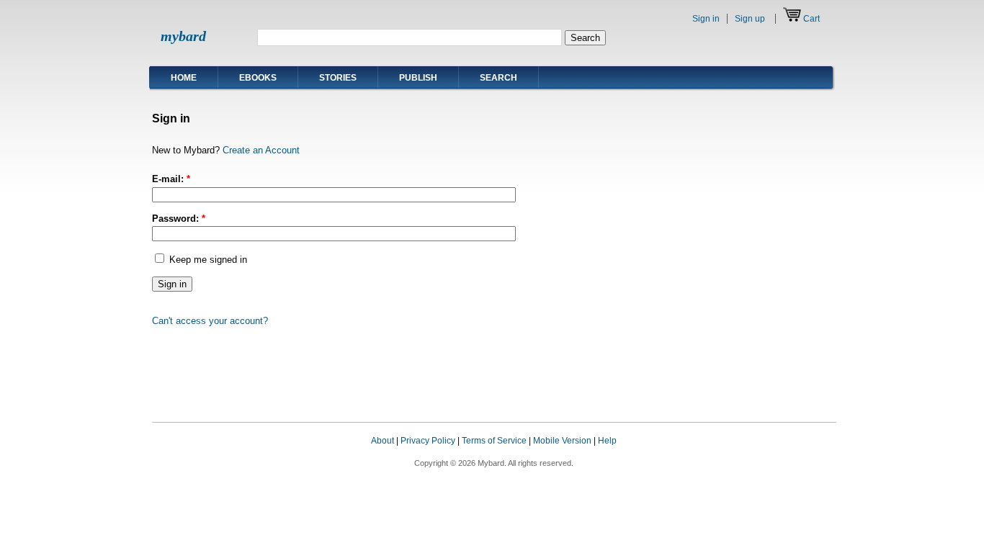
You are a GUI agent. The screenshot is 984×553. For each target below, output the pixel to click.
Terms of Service (494, 441)
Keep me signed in (206, 259)
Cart (811, 19)
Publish (418, 78)
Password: (178, 218)
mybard (183, 36)
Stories (338, 78)
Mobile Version (562, 441)
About (382, 441)
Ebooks (258, 78)
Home (184, 78)
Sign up (750, 19)
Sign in (706, 19)
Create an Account (261, 150)
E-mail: (171, 179)
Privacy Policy (428, 441)
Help (607, 441)
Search (498, 78)
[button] (807, 454)
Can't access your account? (210, 320)
